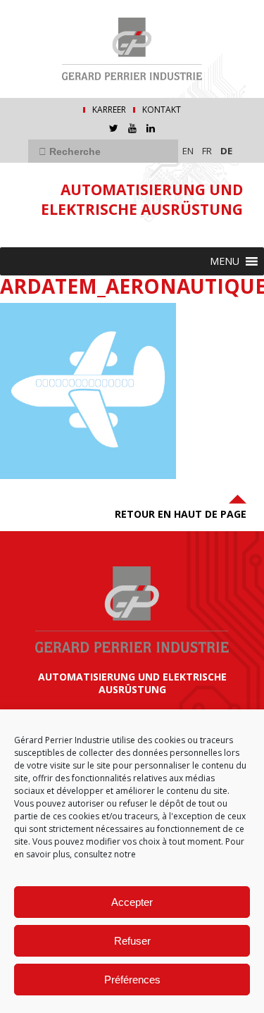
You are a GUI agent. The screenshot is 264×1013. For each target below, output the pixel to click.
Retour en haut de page (180, 514)
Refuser (132, 941)
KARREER (109, 110)
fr (207, 150)
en (188, 150)
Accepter (132, 902)
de (226, 150)
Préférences (132, 980)
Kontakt (161, 110)
